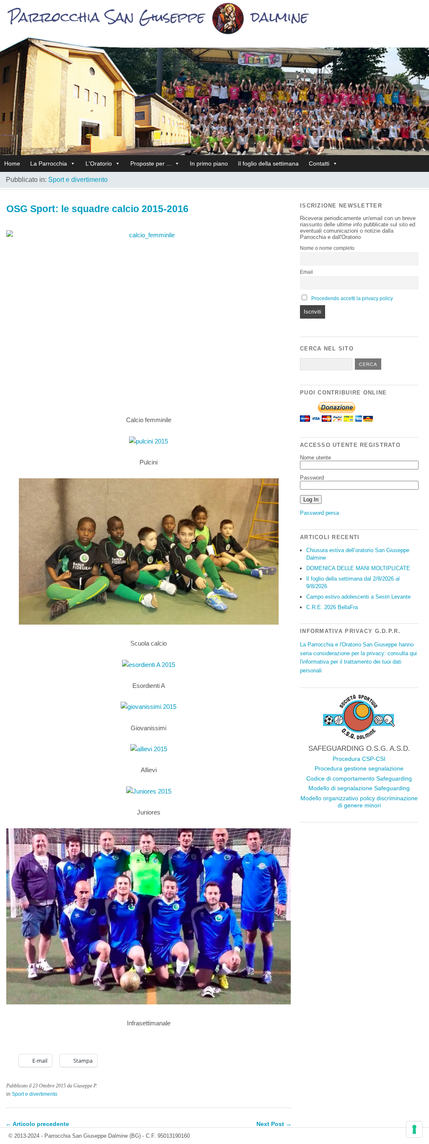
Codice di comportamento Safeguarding (359, 778)
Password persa (319, 513)
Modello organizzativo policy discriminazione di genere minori (359, 802)
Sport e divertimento (78, 179)
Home (12, 163)
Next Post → (274, 1124)
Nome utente (315, 457)
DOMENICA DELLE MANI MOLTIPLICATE (358, 568)
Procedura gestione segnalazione (359, 768)
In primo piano (209, 163)
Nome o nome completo (327, 248)
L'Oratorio (98, 163)
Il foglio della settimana (268, 163)
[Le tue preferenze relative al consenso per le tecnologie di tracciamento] (414, 1129)
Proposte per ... (150, 163)
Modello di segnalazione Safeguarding (359, 788)
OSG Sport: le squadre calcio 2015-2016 (97, 208)
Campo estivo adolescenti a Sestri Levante (358, 597)
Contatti (319, 163)
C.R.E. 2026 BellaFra (332, 607)
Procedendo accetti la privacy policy (352, 298)
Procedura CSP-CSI (359, 758)
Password (312, 478)
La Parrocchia (48, 163)
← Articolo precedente (37, 1124)
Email (306, 272)
